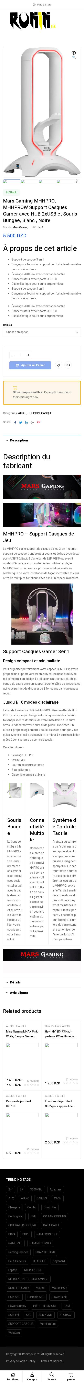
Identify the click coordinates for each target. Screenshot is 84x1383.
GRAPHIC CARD (45, 1252)
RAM (67, 1306)
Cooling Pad (15, 1216)
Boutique (13, 1379)
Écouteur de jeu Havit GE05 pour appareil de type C (59, 1106)
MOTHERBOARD (18, 1288)
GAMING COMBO (40, 1243)
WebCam (14, 1333)
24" (10, 1189)
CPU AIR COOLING (54, 1216)
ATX (11, 1198)
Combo (31, 1207)
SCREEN (13, 1315)
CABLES (41, 1198)
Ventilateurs (48, 1324)
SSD (28, 1315)
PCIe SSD (14, 1297)
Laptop (12, 1270)
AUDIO (22, 413)
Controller (50, 1207)
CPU (33, 1216)
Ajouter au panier (33, 365)
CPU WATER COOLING (22, 1225)
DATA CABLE (51, 1225)
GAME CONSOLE (47, 1234)
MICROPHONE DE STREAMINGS (28, 1279)
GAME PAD (15, 1243)
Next (77, 180)
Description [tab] (19, 440)
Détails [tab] (15, 982)
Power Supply (17, 1306)
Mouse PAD (59, 1288)
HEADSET (20, 1026)
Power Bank (59, 1297)
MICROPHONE (33, 1270)
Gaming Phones (18, 1252)
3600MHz (36, 1189)
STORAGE (66, 1315)
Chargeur (14, 1207)
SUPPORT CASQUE (40, 413)
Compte (32, 1379)
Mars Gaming (20, 227)
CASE (57, 1198)
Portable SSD (36, 1297)
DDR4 (11, 1234)
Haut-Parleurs (53, 1026)
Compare (68, 365)
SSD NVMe (45, 1315)
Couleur (7, 325)
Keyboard (59, 1261)
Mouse (40, 1288)
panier (71, 1379)
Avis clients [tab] (19, 992)
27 (21, 1189)
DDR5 (25, 1234)
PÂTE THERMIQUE (45, 1306)
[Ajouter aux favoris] (58, 365)
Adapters (56, 1189)
